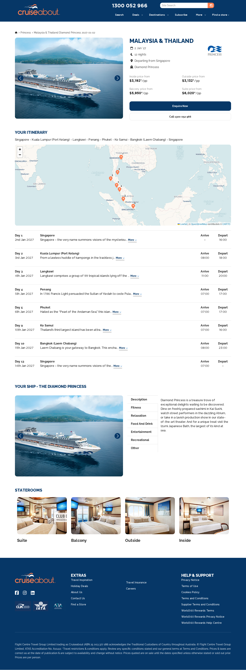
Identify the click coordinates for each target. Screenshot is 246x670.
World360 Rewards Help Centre (201, 622)
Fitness (136, 407)
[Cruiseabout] (39, 17)
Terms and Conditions (195, 598)
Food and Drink (142, 423)
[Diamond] (69, 435)
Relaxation (138, 415)
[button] (124, 198)
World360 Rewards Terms (197, 610)
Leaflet (183, 223)
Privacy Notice (190, 580)
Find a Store (78, 604)
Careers (131, 588)
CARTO (226, 223)
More (199, 14)
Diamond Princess (147, 67)
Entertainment (141, 432)
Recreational (140, 440)
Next (117, 78)
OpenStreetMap (199, 223)
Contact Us (78, 598)
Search (119, 14)
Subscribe (181, 14)
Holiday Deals (79, 586)
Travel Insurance (136, 582)
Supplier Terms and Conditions (200, 604)
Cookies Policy (190, 592)
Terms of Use (189, 586)
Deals (135, 14)
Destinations (157, 14)
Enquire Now (180, 106)
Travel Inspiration (82, 580)
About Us (76, 592)
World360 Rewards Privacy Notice (203, 616)
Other (135, 448)
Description (139, 399)
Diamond (69, 435)
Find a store (219, 14)
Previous (20, 78)
